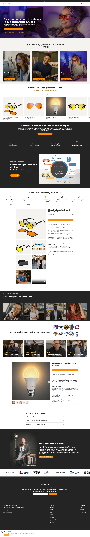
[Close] (88, 531)
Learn (55, 3)
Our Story (52, 515)
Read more (15, 175)
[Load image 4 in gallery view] (23, 262)
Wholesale (82, 509)
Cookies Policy (53, 522)
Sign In (51, 512)
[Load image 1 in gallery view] (31, 224)
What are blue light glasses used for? (35, 424)
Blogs (51, 514)
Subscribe (53, 494)
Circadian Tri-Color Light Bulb (64, 363)
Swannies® (40, 3)
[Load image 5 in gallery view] (39, 262)
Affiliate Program (83, 510)
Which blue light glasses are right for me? (36, 420)
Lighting (45, 3)
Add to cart (60, 219)
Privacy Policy (53, 519)
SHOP (34, 3)
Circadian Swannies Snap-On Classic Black (59, 211)
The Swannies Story (46, 456)
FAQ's (51, 509)
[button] (23, 449)
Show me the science (45, 133)
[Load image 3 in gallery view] (39, 247)
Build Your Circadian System (13, 28)
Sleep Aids (50, 3)
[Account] (81, 4)
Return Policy (53, 517)
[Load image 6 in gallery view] (23, 277)
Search (81, 507)
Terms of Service (53, 520)
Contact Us (52, 510)
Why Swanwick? (30, 416)
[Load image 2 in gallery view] (23, 247)
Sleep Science (53, 507)
